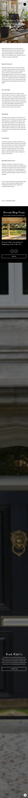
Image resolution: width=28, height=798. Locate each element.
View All (14, 256)
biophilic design (5, 74)
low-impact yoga (19, 169)
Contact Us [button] (14, 669)
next (16, 251)
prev (12, 251)
